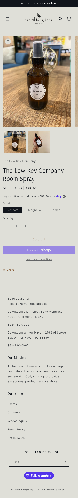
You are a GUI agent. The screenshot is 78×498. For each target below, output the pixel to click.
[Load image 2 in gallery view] (39, 142)
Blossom (14, 210)
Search (12, 403)
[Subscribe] (65, 462)
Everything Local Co (32, 489)
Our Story (14, 412)
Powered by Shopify (55, 489)
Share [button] (10, 269)
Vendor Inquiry (17, 421)
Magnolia (36, 210)
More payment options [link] (39, 259)
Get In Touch (16, 437)
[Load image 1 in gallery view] (15, 142)
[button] (7, 19)
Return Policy (16, 429)
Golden (57, 210)
